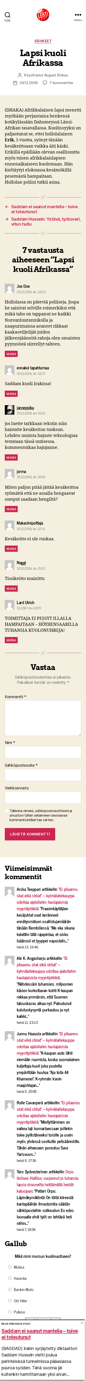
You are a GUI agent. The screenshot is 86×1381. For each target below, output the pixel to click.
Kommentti (15, 697)
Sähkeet (43, 41)
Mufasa (19, 1267)
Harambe (20, 1278)
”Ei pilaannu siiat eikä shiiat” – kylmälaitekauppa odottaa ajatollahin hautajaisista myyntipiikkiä (47, 898)
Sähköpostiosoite (21, 765)
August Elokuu (56, 75)
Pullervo (19, 1312)
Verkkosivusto (17, 788)
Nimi (10, 743)
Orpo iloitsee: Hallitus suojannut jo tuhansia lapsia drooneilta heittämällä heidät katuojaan (47, 1181)
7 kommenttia (61, 82)
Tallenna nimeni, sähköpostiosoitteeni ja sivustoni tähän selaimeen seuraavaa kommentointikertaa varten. (41, 815)
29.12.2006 (29, 82)
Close (82, 1322)
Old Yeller (20, 1300)
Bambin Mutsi (23, 1289)
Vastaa (11, 353)
